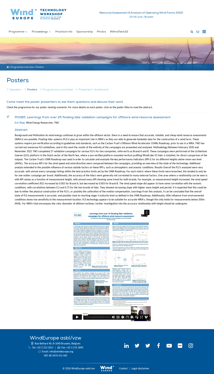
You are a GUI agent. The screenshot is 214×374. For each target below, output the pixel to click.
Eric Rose (20, 123)
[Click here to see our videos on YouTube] (169, 346)
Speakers (16, 89)
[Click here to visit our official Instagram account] (191, 346)
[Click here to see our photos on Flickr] (180, 346)
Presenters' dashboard (93, 89)
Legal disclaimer (140, 368)
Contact (123, 368)
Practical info (63, 31)
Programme (17, 31)
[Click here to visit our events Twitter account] (148, 346)
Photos (101, 31)
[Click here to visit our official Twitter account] (137, 346)
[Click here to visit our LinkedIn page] (126, 346)
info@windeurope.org (61, 351)
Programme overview (22, 67)
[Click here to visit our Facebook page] (158, 346)
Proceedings (40, 31)
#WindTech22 (119, 31)
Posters (32, 89)
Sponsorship (84, 31)
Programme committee (58, 89)
